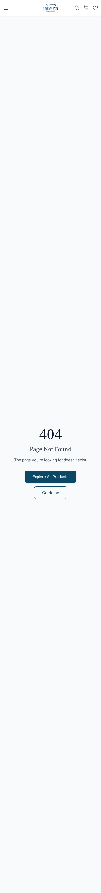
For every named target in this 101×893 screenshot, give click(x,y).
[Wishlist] (95, 8)
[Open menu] (6, 8)
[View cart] (86, 8)
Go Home (50, 492)
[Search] (76, 8)
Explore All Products (50, 476)
